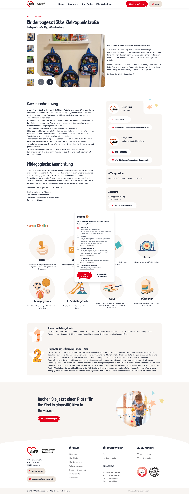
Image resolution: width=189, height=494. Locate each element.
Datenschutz (133, 491)
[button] (31, 38)
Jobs (105, 454)
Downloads (73, 478)
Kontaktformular (109, 458)
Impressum (144, 491)
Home (61, 4)
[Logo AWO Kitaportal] (36, 4)
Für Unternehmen (146, 458)
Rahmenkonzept (75, 466)
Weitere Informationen (87, 245)
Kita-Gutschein (104, 4)
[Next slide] (49, 82)
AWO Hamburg (145, 454)
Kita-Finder (87, 4)
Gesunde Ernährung (77, 470)
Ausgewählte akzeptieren (102, 275)
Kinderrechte (74, 474)
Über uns (71, 4)
